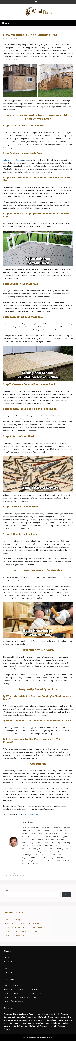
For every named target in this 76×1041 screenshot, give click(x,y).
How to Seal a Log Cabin (15, 919)
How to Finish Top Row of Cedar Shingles (22, 923)
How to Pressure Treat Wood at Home (21, 931)
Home (6, 957)
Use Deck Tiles (31, 815)
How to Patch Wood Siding (16, 935)
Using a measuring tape (13, 160)
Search (8, 890)
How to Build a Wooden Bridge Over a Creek (24, 927)
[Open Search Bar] (73, 23)
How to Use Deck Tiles (12, 873)
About (6, 969)
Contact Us (8, 972)
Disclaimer (8, 961)
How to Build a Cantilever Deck (14, 875)
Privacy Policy (9, 965)
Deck (6, 871)
